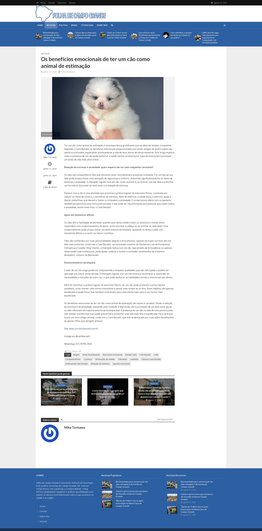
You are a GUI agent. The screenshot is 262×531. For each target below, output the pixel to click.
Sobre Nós (62, 2)
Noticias (72, 2)
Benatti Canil (130, 354)
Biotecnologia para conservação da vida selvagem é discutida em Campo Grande (52, 36)
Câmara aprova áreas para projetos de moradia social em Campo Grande (85, 35)
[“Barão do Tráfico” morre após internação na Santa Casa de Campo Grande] (102, 35)
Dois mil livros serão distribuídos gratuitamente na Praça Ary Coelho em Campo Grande (149, 36)
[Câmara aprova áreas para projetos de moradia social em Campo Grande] (70, 35)
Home (43, 2)
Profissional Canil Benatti (77, 363)
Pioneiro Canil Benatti (151, 359)
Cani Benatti (145, 354)
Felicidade (122, 359)
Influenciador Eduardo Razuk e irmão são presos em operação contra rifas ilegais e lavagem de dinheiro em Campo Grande (154, 392)
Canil (156, 354)
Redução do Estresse (100, 363)
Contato (51, 2)
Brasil (74, 25)
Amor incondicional (91, 354)
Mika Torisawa (49, 157)
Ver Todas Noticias (164, 419)
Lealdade (134, 359)
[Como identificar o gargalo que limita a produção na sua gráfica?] (166, 35)
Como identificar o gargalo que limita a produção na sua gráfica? (181, 35)
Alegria (76, 354)
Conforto (88, 359)
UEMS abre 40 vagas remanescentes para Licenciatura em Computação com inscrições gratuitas (210, 38)
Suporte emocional (121, 363)
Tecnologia (87, 25)
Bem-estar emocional (112, 354)
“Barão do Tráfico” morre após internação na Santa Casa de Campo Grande (117, 35)
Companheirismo (73, 359)
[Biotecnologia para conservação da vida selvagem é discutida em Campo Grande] (38, 36)
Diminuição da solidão (105, 359)
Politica (63, 25)
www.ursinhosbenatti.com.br (83, 328)
